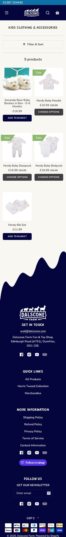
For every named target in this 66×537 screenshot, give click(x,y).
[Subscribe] (49, 493)
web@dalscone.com (33, 331)
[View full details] (17, 82)
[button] (48, 13)
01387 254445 (13, 2)
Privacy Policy (33, 431)
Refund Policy (33, 424)
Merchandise (33, 393)
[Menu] (7, 13)
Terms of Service (33, 438)
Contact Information (33, 445)
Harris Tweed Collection (33, 386)
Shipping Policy (33, 417)
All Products (33, 379)
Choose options (48, 112)
